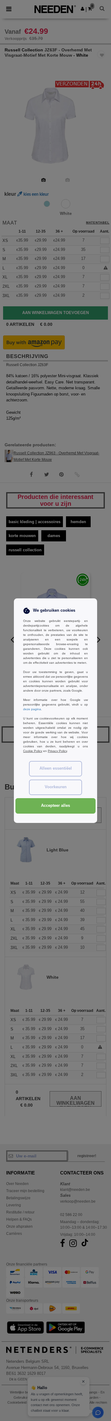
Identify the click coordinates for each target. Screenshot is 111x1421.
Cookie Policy (32, 751)
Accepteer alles (55, 805)
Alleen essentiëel (55, 768)
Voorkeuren (56, 787)
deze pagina (32, 709)
